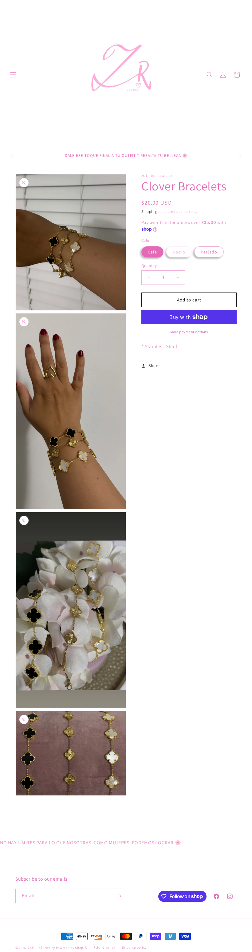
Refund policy (104, 947)
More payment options (189, 331)
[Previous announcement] (12, 156)
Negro (182, 253)
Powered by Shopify (72, 948)
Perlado (209, 252)
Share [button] (154, 365)
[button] (13, 75)
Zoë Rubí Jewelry (41, 948)
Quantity (149, 265)
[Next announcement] (240, 156)
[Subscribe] (119, 896)
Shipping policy (134, 947)
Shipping (149, 211)
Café (152, 252)
